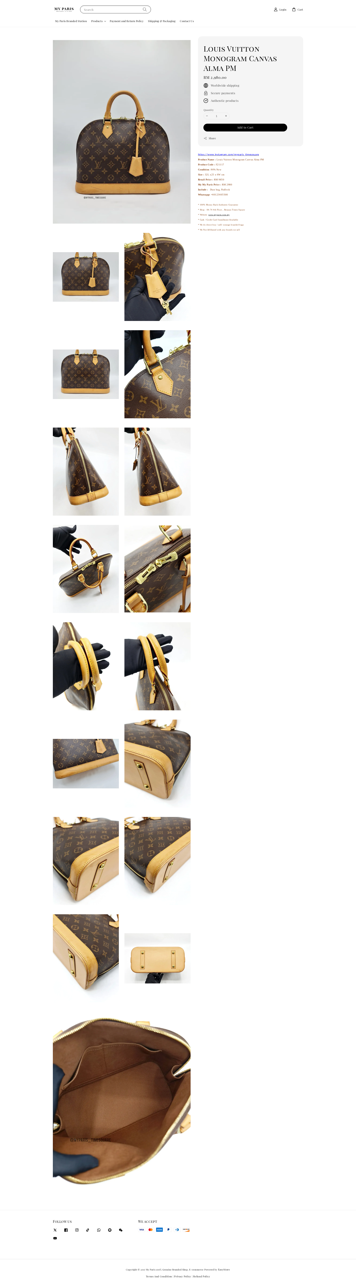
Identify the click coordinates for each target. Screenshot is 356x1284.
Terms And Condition (159, 1276)
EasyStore (224, 1269)
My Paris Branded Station (71, 21)
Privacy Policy (182, 1276)
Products (97, 21)
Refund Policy (201, 1276)
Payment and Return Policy (127, 21)
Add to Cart (245, 127)
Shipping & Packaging (161, 21)
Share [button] (212, 138)
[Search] (145, 9)
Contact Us (187, 21)
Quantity (209, 109)
